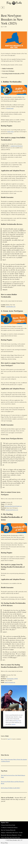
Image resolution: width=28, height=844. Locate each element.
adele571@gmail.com (10, 682)
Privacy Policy (4, 843)
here (17, 720)
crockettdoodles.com (10, 306)
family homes (10, 131)
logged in (9, 739)
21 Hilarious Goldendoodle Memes (9, 827)
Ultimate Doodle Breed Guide (8, 825)
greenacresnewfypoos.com (12, 510)
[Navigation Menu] (2, 7)
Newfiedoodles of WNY (12, 678)
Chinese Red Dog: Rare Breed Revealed (10, 837)
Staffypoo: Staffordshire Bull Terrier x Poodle (12, 832)
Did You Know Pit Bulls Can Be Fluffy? (10, 788)
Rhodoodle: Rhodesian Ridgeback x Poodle (11, 835)
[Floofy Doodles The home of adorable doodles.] (14, 3)
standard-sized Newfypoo (17, 146)
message (13, 724)
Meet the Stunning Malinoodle (8, 830)
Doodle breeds (10, 108)
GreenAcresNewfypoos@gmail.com (13, 506)
